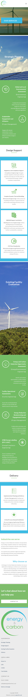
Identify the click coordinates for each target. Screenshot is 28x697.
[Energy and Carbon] (8, 3)
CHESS (3, 668)
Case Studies (4, 671)
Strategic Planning (5, 642)
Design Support (5, 645)
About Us (3, 661)
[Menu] (26, 3)
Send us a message (5, 686)
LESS (2, 664)
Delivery (3, 652)
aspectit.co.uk (18, 695)
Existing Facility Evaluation (7, 649)
